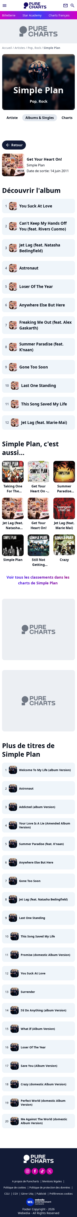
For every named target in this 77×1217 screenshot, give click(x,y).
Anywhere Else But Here (36, 862)
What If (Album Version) (38, 1029)
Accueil (7, 48)
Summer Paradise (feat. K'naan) (41, 844)
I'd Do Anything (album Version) (43, 1010)
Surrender (28, 992)
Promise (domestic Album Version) (45, 955)
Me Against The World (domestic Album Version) (44, 1121)
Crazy (64, 559)
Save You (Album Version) (39, 1066)
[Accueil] (35, 5)
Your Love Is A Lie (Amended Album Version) (44, 825)
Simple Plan (38, 90)
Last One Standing (32, 918)
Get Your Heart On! (39, 525)
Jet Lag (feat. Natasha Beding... (13, 528)
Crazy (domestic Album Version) (43, 1084)
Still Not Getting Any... (38, 564)
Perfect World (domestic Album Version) (43, 1102)
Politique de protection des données (49, 1187)
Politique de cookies (14, 1187)
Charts (67, 117)
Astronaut (26, 788)
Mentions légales (52, 1181)
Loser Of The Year (33, 1047)
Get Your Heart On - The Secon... (38, 491)
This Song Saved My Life (38, 936)
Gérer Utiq (27, 1193)
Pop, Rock (38, 101)
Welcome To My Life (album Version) (45, 770)
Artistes (20, 48)
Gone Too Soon (29, 881)
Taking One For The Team (12, 491)
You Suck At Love (33, 973)
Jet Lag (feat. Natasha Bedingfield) (43, 899)
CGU (7, 1193)
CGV (15, 1193)
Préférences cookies (61, 1193)
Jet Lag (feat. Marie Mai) (64, 525)
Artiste (12, 117)
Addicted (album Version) (37, 807)
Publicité (41, 1193)
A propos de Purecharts (25, 1181)
